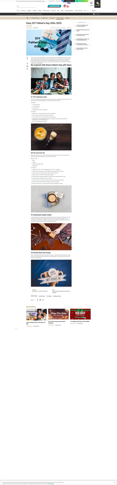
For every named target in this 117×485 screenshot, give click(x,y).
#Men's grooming (57, 296)
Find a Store (58, 1)
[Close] (114, 482)
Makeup (35, 10)
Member (23, 10)
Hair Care (53, 10)
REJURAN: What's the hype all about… (83, 30)
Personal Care (46, 10)
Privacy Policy (51, 483)
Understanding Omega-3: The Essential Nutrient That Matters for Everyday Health (83, 39)
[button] (97, 4)
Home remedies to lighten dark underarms (82, 49)
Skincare (29, 10)
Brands (93, 10)
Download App (51, 1)
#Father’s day (42, 296)
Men (58, 10)
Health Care (44, 18)
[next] (87, 11)
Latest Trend (59, 18)
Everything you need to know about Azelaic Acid (83, 35)
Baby (62, 10)
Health (39, 10)
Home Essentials (69, 10)
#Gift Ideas (49, 296)
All (27, 18)
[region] (58, 482)
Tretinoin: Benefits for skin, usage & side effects (82, 26)
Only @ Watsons (79, 10)
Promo (18, 10)
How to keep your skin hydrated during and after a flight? (82, 44)
